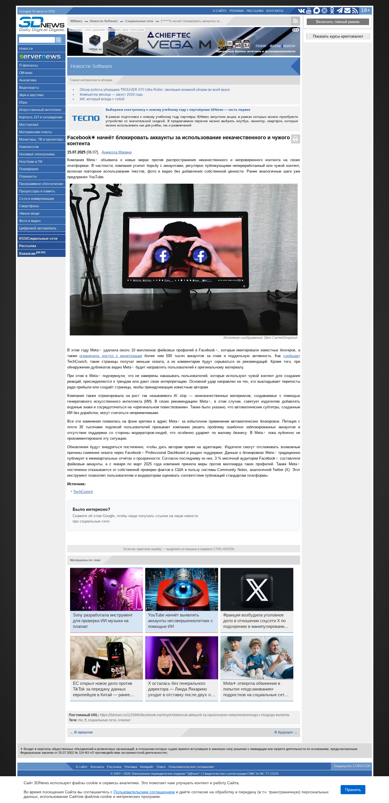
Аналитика (27, 80)
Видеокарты (29, 88)
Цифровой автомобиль (37, 228)
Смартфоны (29, 206)
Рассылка (255, 11)
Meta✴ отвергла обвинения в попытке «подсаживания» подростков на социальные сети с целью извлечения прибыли (256, 689)
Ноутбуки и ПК (30, 162)
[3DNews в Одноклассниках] (332, 10)
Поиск (161, 767)
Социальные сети (139, 21)
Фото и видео (30, 221)
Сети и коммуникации (36, 199)
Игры (23, 103)
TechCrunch (83, 491)
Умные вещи (29, 214)
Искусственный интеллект (40, 110)
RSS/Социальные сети (38, 239)
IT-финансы (28, 65)
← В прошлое (81, 732)
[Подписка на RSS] (355, 10)
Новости (26, 49)
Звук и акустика (31, 95)
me (80, 720)
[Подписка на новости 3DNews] (347, 10)
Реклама (237, 11)
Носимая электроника (37, 154)
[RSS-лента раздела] (295, 21)
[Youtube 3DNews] (309, 10)
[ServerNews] (41, 57)
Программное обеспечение (41, 184)
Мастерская (28, 125)
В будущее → (286, 732)
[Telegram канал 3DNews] (340, 10)
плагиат (124, 720)
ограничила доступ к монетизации (110, 356)
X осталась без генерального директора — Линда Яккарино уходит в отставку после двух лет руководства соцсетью (181, 689)
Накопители (29, 147)
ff (85, 720)
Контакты (274, 11)
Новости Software (104, 21)
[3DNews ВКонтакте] (301, 10)
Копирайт (146, 767)
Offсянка (25, 73)
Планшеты (28, 177)
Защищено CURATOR (351, 766)
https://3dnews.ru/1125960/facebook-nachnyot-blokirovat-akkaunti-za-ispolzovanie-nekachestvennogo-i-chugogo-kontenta (194, 715)
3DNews (76, 21)
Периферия (28, 169)
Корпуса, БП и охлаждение (41, 117)
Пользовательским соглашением (144, 792)
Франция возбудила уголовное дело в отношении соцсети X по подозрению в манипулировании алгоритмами (254, 621)
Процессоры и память (37, 191)
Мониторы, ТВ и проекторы (41, 140)
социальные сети (102, 720)
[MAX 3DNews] (317, 10)
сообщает (291, 356)
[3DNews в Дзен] (324, 10)
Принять (353, 789)
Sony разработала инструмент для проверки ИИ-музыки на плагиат (103, 621)
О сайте (220, 11)
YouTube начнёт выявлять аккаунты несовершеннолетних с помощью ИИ (180, 621)
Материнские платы (35, 132)
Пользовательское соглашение (191, 767)
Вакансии (32, 253)
